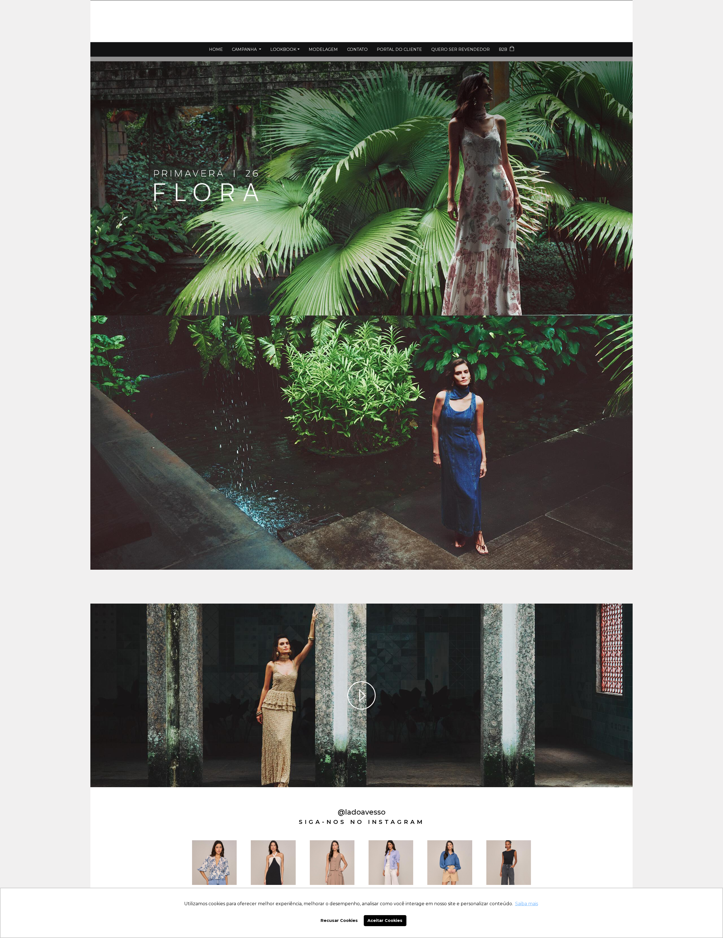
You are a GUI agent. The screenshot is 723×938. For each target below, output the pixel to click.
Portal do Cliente (399, 49)
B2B (503, 49)
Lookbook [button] (283, 49)
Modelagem (323, 49)
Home (216, 49)
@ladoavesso (362, 812)
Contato (357, 49)
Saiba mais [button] (526, 903)
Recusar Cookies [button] (339, 920)
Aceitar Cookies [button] (384, 920)
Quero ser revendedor (460, 49)
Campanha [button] (245, 49)
